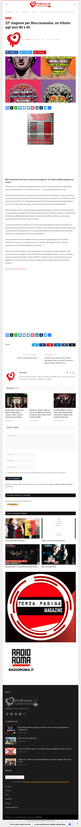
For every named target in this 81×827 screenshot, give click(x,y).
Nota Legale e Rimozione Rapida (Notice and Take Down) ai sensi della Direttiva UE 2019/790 (46, 782)
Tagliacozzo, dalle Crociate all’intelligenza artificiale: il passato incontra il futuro (44, 761)
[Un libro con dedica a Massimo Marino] (59, 528)
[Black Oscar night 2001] (59, 554)
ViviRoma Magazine (11, 807)
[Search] (75, 4)
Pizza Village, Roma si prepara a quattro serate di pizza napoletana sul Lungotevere (43, 728)
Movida (8, 18)
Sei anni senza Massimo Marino (15, 541)
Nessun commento (54, 39)
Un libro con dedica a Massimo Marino (53, 541)
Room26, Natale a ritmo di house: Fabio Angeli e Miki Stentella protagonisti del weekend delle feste (63, 413)
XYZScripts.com (50, 820)
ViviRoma (28, 39)
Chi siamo (8, 786)
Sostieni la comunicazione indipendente (18, 501)
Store (7, 795)
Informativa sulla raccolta (20, 824)
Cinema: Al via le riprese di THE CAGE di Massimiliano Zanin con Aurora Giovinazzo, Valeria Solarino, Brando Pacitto (58, 360)
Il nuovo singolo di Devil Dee (27, 358)
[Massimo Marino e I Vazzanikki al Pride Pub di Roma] (22, 554)
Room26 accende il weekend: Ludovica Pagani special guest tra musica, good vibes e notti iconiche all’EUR (40, 413)
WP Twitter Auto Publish (32, 820)
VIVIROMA (38, 817)
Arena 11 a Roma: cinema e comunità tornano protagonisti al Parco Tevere (44, 749)
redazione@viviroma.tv (19, 269)
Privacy (7, 803)
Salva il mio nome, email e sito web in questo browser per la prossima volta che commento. (36, 472)
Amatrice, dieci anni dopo (27, 738)
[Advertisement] (40, 161)
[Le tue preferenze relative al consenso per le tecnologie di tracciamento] (77, 823)
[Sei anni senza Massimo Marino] (22, 528)
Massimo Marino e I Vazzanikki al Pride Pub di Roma (21, 567)
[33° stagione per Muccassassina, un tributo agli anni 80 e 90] (40, 79)
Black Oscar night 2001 (49, 567)
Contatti (8, 790)
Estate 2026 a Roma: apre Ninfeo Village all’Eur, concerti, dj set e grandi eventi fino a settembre (14, 413)
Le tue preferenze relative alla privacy (49, 824)
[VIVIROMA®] (40, 4)
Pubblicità (8, 799)
